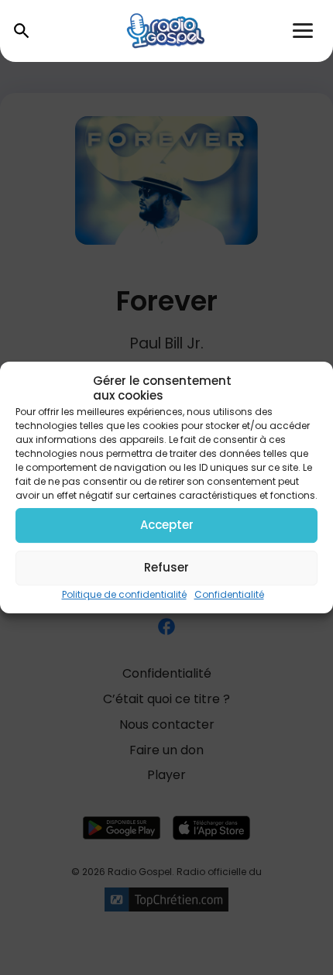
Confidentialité (229, 594)
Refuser (166, 567)
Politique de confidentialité (124, 594)
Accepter (167, 525)
